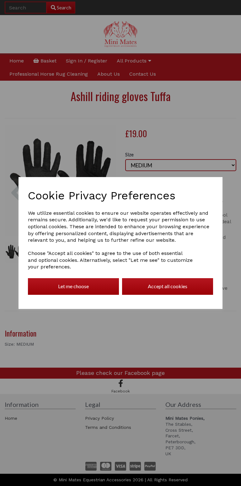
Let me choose (73, 286)
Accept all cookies (167, 286)
